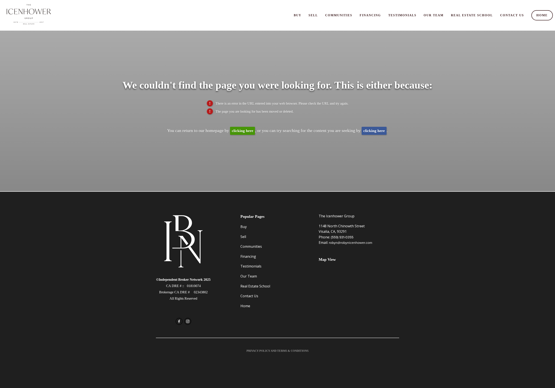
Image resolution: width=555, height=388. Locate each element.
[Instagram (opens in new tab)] (187, 321)
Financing (370, 15)
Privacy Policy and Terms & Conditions (277, 350)
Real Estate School (472, 15)
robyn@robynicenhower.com (350, 242)
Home (542, 15)
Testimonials (402, 15)
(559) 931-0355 (342, 237)
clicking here (242, 131)
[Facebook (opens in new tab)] (179, 321)
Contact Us (512, 15)
